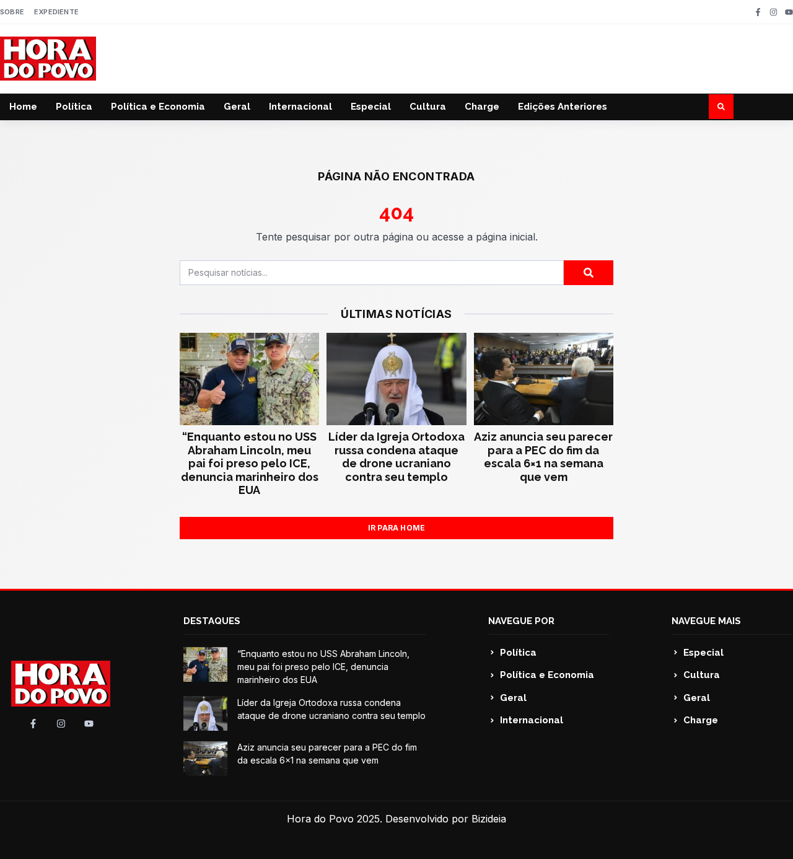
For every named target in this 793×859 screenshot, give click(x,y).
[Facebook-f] (758, 12)
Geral (237, 106)
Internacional (300, 106)
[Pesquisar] (588, 272)
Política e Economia (158, 106)
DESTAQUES (211, 621)
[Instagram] (773, 12)
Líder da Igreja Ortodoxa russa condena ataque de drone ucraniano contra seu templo (396, 456)
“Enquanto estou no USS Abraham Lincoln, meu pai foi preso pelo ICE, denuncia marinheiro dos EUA (249, 463)
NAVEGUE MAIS (706, 621)
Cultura (428, 106)
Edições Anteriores (562, 106)
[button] (721, 106)
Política (74, 106)
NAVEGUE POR (521, 621)
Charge (482, 106)
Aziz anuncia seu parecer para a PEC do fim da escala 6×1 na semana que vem (543, 456)
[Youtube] (789, 12)
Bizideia (488, 819)
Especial (371, 106)
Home (23, 106)
